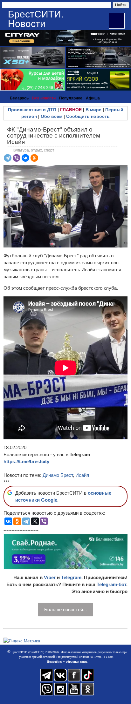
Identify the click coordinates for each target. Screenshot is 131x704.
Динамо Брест (58, 475)
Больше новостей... (65, 609)
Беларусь (19, 98)
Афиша (93, 98)
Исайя (82, 475)
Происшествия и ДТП (32, 109)
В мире (93, 109)
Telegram (71, 577)
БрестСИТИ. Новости (36, 19)
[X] (35, 521)
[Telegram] (7, 158)
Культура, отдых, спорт (33, 150)
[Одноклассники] (34, 158)
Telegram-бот (111, 584)
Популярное (70, 98)
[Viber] (16, 158)
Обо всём (51, 116)
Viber (50, 577)
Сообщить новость (88, 116)
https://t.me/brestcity (26, 461)
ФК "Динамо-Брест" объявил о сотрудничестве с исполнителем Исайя (53, 135)
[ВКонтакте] (25, 158)
